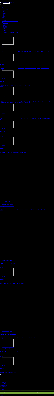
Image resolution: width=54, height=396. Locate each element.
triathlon (22, 152)
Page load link (2, 389)
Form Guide (3, 261)
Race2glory (21, 85)
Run (23, 85)
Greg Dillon (2, 51)
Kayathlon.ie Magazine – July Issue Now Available (8, 347)
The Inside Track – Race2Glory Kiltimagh (7, 329)
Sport (49, 209)
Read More (1, 69)
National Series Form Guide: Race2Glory (7, 260)
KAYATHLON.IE (4, 383)
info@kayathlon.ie (4, 382)
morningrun (15, 85)
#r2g (30, 209)
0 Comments (28, 85)
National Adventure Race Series (5, 204)
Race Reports (11, 204)
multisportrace (18, 85)
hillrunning (8, 85)
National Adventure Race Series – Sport (31, 51)
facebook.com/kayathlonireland (46, 51)
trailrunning (26, 85)
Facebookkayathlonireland (3, 85)
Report (48, 209)
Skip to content (2, 0)
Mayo (12, 85)
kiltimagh (32, 209)
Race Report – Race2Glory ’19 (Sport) (6, 201)
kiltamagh (11, 85)
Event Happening (24, 51)
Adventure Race (20, 51)
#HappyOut (23, 337)
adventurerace (38, 51)
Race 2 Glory (3, 46)
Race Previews (3, 332)
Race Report (42, 209)
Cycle (41, 51)
